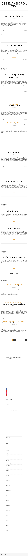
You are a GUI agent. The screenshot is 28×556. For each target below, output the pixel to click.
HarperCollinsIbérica (8, 490)
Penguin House (23, 321)
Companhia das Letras (6, 321)
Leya (6, 495)
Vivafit (6, 532)
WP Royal (6, 554)
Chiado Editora (7, 460)
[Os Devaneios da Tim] (2, 11)
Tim (3, 30)
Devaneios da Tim (9, 15)
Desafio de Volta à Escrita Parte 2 (14, 257)
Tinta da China (7, 528)
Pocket (7, 515)
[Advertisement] (14, 541)
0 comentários (25, 30)
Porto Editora (7, 517)
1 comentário (25, 59)
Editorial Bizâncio (8, 478)
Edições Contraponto (8, 473)
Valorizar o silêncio (14, 228)
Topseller (7, 530)
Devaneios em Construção (14, 17)
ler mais (14, 56)
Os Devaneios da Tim (14, 5)
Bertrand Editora (8, 450)
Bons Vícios (7, 453)
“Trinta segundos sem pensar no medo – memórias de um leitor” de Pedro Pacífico (14, 75)
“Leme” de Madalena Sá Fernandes (14, 323)
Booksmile (7, 455)
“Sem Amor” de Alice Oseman (14, 286)
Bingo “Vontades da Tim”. (14, 45)
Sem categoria (7, 525)
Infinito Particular (9, 284)
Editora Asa (7, 475)
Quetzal (7, 518)
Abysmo (7, 445)
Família (7, 483)
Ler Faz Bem (14, 122)
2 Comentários (25, 119)
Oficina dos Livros (8, 505)
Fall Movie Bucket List (14, 211)
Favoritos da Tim (8, 485)
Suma (6, 527)
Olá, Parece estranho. (14, 152)
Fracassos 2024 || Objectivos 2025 (14, 124)
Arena (6, 448)
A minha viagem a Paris (14, 181)
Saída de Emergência (8, 523)
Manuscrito (16, 302)
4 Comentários (25, 318)
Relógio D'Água (8, 522)
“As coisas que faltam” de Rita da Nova (14, 304)
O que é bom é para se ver (9, 503)
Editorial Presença (7, 302)
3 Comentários (25, 299)
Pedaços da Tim (19, 15)
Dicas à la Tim (14, 15)
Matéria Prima (7, 500)
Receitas (7, 520)
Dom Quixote (7, 470)
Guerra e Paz (7, 488)
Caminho (7, 458)
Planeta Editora (8, 513)
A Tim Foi (7, 443)
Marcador (7, 498)
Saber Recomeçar (4, 39)
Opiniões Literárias (19, 284)
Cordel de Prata (8, 465)
